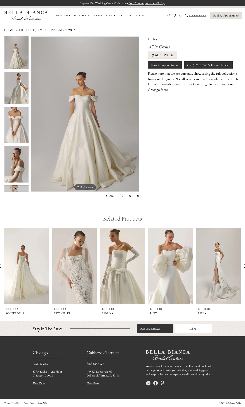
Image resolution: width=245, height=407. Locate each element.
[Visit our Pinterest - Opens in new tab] (162, 383)
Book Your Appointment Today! (147, 3)
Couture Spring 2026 (57, 30)
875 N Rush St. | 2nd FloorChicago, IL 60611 (47, 373)
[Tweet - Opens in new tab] (121, 195)
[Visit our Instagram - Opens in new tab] (148, 383)
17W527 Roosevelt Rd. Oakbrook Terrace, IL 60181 (103, 373)
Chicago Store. (158, 89)
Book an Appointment (165, 65)
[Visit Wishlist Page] (174, 15)
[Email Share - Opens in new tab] (137, 195)
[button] (179, 15)
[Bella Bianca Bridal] (26, 15)
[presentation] (26, 266)
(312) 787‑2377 (40, 363)
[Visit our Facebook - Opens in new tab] (155, 383)
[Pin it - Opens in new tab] (130, 195)
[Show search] (168, 15)
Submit (193, 328)
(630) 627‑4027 (95, 363)
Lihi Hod (26, 30)
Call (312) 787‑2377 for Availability (208, 65)
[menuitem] (63, 15)
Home (9, 30)
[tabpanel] (16, 54)
